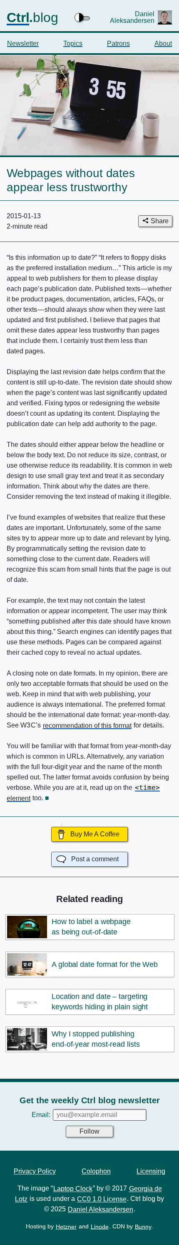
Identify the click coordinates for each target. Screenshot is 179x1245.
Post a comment (95, 859)
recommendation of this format (87, 725)
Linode (100, 1226)
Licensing (151, 1170)
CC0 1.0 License (102, 1198)
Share (160, 220)
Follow (89, 1131)
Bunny (143, 1226)
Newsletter (23, 43)
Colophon (96, 1170)
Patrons (118, 43)
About (163, 43)
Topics (72, 43)
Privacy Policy (35, 1170)
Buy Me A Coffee (94, 834)
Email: (42, 1114)
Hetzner (66, 1226)
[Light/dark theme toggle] (83, 17)
